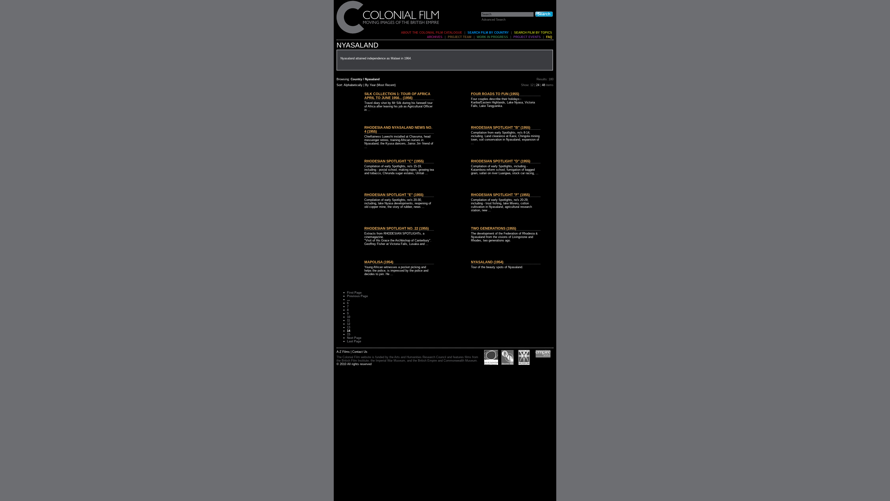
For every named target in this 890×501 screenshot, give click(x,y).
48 (543, 85)
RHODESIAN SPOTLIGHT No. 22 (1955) (396, 228)
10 (348, 317)
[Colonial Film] (388, 33)
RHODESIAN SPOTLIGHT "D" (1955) (500, 161)
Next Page (354, 338)
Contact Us (359, 351)
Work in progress (492, 37)
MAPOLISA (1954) (378, 262)
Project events (527, 37)
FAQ (549, 37)
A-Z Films (343, 351)
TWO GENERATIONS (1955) (493, 228)
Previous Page (357, 296)
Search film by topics (533, 32)
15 (348, 334)
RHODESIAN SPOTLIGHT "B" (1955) (500, 127)
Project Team (459, 37)
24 (537, 85)
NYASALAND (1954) (487, 262)
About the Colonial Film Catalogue (431, 32)
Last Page (354, 341)
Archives (434, 37)
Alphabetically (353, 85)
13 (348, 327)
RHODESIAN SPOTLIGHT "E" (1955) (393, 195)
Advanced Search (493, 19)
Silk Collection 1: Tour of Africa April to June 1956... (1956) (397, 96)
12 (348, 324)
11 (348, 320)
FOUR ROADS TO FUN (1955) (495, 94)
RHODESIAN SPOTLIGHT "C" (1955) (394, 161)
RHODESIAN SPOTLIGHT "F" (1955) (500, 195)
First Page (354, 292)
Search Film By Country (488, 32)
